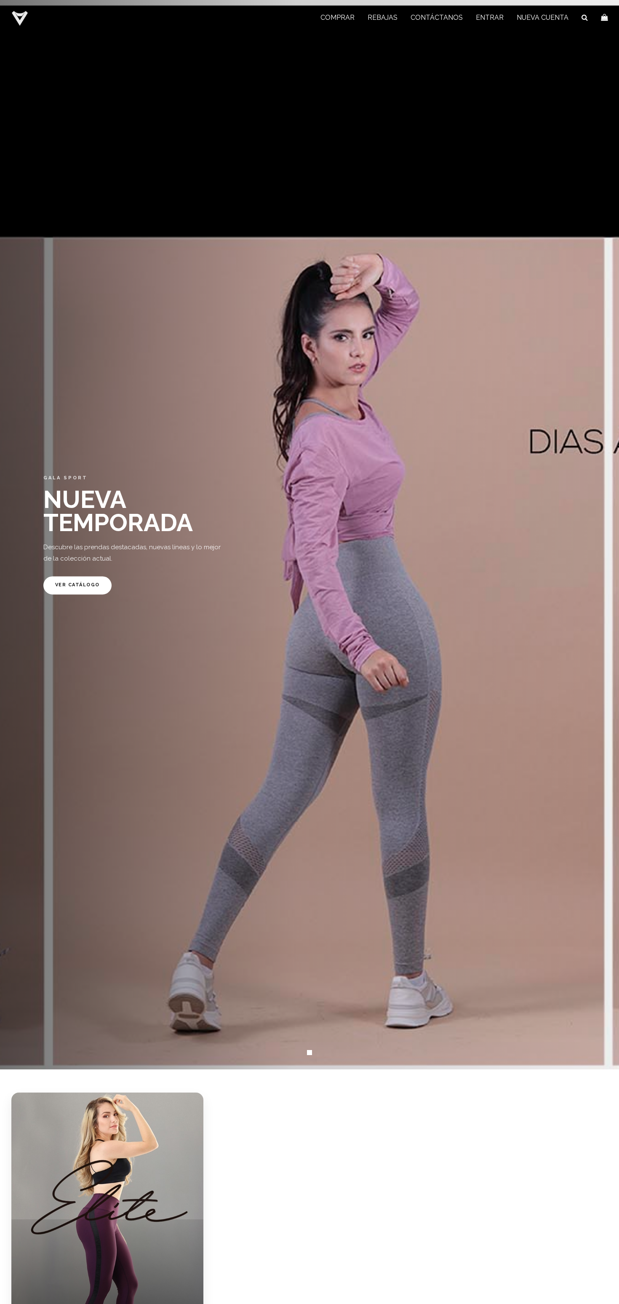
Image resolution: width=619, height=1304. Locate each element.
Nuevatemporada (118, 511)
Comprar (337, 17)
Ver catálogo (77, 585)
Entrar (490, 17)
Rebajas (383, 17)
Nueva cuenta (542, 17)
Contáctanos (437, 17)
